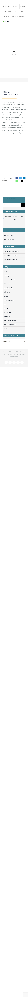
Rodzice (6, 296)
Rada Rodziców (8, 288)
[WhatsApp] (16, 181)
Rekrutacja (7, 292)
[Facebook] (16, 178)
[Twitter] (20, 178)
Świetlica (6, 308)
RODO (16, 354)
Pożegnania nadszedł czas (11, 255)
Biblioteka (7, 271)
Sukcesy (6, 304)
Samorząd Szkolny (9, 300)
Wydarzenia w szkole (10, 324)
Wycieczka (7, 316)
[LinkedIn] (24, 178)
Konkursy (6, 276)
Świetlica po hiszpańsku (10, 259)
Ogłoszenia (7, 284)
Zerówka (6, 328)
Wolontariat (7, 312)
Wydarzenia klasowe (10, 320)
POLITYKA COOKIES (8, 354)
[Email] (22, 181)
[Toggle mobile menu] (24, 26)
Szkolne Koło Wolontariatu (11, 251)
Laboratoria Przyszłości (10, 280)
